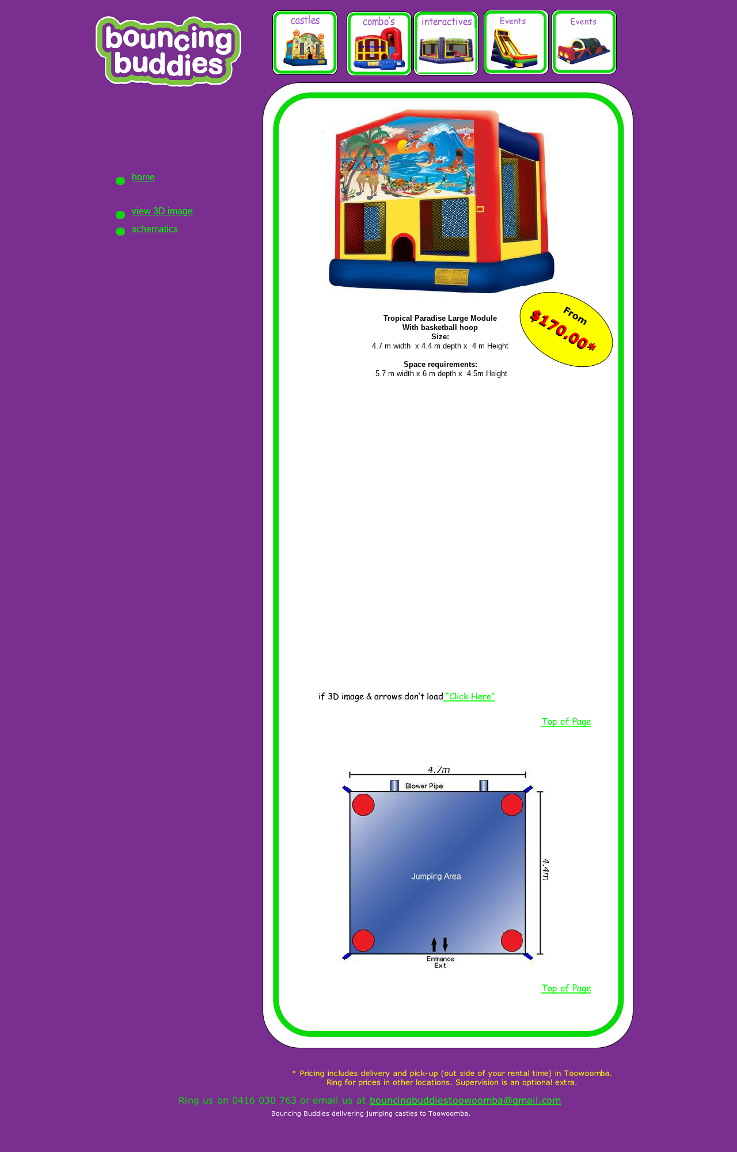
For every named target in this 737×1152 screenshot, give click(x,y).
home (143, 177)
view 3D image (162, 211)
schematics (155, 229)
